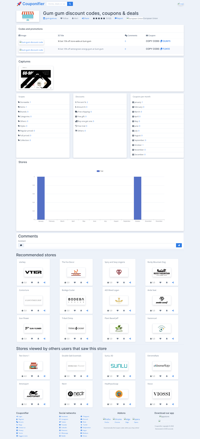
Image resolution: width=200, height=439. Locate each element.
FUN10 (166, 48)
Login (20, 416)
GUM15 (166, 41)
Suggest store (23, 436)
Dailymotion (87, 428)
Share (86, 18)
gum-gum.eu (51, 18)
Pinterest (64, 430)
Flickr (84, 422)
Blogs (20, 425)
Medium (85, 433)
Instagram (64, 419)
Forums (21, 422)
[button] (180, 4)
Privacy (21, 430)
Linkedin (64, 428)
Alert (76, 18)
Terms (21, 433)
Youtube (64, 425)
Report (120, 18)
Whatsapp (64, 433)
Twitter (63, 422)
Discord (85, 419)
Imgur (85, 430)
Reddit (63, 436)
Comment (22, 241)
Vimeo (85, 436)
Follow (65, 18)
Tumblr (85, 425)
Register (21, 419)
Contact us (22, 428)
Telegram (86, 416)
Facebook (64, 416)
